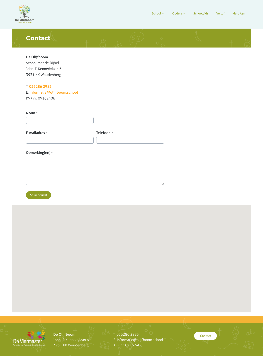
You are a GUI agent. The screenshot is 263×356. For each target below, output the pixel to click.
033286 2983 (40, 86)
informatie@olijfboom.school (54, 92)
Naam (32, 112)
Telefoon (104, 132)
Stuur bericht (38, 195)
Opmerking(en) (39, 152)
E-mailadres (36, 132)
